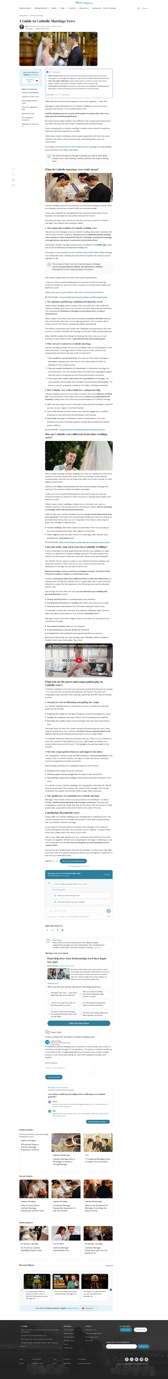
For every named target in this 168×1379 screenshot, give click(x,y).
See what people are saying (97, 1122)
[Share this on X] (13, 176)
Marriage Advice (69, 1333)
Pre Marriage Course (91, 1337)
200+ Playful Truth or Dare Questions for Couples (36, 1339)
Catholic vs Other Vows (30, 97)
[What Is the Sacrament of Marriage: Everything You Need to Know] (98, 1189)
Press (54, 1359)
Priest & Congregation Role (30, 108)
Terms (109, 917)
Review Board (37, 1359)
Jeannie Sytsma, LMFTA (43, 26)
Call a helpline (74, 917)
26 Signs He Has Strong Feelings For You (33, 1335)
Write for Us (140, 1330)
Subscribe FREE (29, 81)
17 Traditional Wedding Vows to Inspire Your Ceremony (97, 1160)
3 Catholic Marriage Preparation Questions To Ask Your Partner (64, 1208)
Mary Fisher (58, 26)
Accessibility (82, 1359)
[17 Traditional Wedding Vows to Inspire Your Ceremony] (98, 1143)
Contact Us (67, 1359)
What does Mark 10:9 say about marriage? (71, 902)
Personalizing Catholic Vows (29, 102)
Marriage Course (90, 1330)
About (21, 1359)
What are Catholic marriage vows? (69, 895)
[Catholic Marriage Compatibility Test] (66, 1240)
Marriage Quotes (69, 1340)
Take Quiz (25, 124)
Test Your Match (58, 1244)
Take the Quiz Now (79, 1023)
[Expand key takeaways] (110, 72)
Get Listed (126, 1330)
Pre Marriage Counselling (29, 1244)
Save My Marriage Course (93, 1333)
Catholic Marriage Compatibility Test (61, 1249)
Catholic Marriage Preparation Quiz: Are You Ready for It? (96, 1250)
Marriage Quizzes (69, 1337)
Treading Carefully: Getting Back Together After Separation (39, 1343)
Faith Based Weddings (28, 1141)
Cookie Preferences (84, 1363)
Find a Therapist (84, 917)
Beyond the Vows (28, 114)
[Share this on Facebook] (13, 170)
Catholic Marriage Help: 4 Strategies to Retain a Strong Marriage (64, 1162)
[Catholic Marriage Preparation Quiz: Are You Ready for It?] (98, 1240)
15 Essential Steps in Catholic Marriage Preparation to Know (82, 430)
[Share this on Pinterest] (13, 187)
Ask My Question (54, 1077)
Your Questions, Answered (27, 119)
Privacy (21, 1363)
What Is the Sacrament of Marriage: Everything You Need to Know (96, 1208)
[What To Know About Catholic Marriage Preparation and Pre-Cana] (33, 1189)
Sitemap (120, 1364)
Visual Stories (68, 1348)
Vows (87, 1155)
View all (108, 1266)
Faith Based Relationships (61, 1155)
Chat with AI (66, 95)
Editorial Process (38, 1363)
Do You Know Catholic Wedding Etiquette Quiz (31, 1249)
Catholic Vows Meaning (30, 92)
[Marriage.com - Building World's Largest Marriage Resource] (84, 4)
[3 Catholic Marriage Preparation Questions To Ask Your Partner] (66, 1189)
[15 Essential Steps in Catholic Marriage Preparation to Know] (33, 1135)
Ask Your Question (51, 1063)
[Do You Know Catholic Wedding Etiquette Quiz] (33, 1240)
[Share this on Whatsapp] (13, 182)
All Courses (89, 1340)
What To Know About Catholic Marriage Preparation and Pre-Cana (84, 542)
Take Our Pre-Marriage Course (73, 861)
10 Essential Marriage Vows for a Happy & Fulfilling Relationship (83, 297)
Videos (66, 1344)
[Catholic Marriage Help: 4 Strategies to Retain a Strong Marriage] (66, 1143)
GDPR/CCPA (67, 1363)
